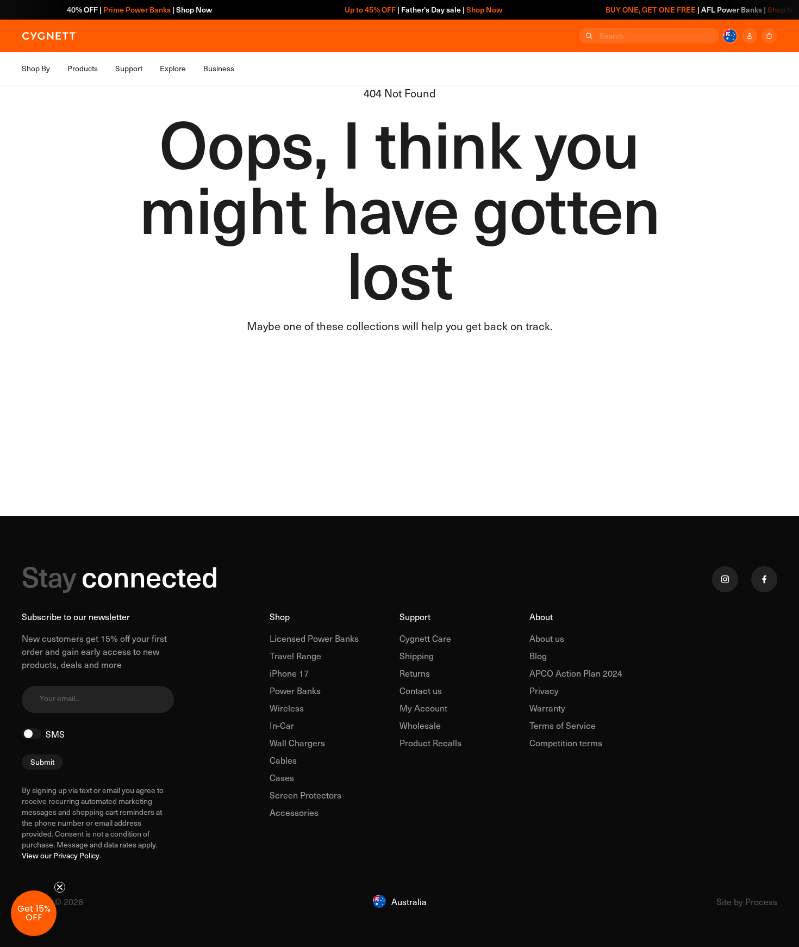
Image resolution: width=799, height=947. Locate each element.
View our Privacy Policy (60, 855)
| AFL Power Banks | (691, 9)
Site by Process (746, 901)
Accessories (294, 812)
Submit (42, 761)
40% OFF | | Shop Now (126, 9)
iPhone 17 (289, 672)
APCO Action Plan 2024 (575, 672)
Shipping (417, 655)
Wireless (287, 707)
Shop (280, 616)
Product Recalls (430, 742)
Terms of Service (562, 725)
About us (546, 638)
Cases (282, 777)
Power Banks (295, 690)
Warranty (547, 707)
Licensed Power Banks (314, 638)
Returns (415, 672)
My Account (423, 707)
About (541, 616)
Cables (283, 759)
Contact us (421, 690)
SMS (55, 733)
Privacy (544, 690)
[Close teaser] (59, 887)
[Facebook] (764, 579)
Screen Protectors (305, 794)
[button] (34, 913)
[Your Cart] (769, 36)
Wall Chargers (297, 742)
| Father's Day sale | (411, 9)
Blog (538, 655)
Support (415, 616)
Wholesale (420, 725)
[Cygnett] (50, 36)
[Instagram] (725, 579)
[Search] (588, 36)
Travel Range (295, 655)
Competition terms (565, 742)
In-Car (282, 725)
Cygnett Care (425, 638)
